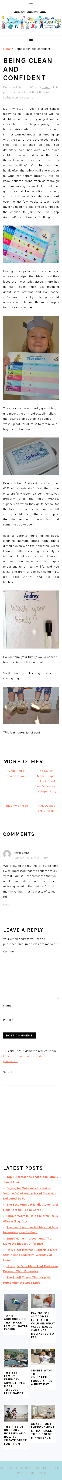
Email (8, 1020)
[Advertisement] (31, 1128)
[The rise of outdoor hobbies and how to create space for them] (16, 1413)
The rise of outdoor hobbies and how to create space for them (15, 1435)
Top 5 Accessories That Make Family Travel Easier (16, 1322)
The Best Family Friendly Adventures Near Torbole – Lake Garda (14, 1383)
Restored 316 (33, 1473)
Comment (11, 951)
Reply (6, 904)
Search (8, 1072)
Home (7, 49)
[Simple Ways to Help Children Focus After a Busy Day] (43, 1357)
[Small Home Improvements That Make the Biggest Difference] (43, 1412)
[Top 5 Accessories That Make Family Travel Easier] (16, 1302)
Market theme (48, 1468)
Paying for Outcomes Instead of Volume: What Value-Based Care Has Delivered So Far (29, 1193)
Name (8, 1005)
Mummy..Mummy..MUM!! (31, 12)
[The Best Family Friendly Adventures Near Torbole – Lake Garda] (16, 1358)
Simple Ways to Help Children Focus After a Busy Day (41, 1377)
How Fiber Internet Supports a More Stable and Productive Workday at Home (30, 1255)
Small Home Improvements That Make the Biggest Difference (43, 1430)
